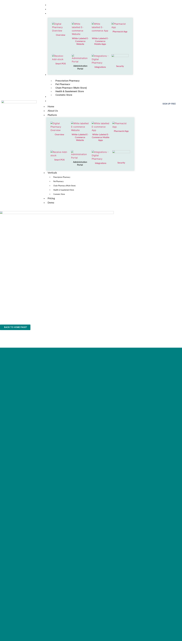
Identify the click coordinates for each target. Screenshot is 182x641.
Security (120, 66)
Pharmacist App (120, 32)
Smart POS (60, 64)
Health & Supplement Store (63, 190)
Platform (52, 115)
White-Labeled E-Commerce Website (80, 41)
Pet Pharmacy (58, 181)
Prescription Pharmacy (61, 177)
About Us (53, 111)
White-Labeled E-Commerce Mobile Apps (100, 41)
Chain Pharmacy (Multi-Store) (64, 186)
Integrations (100, 67)
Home (51, 106)
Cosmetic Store (59, 194)
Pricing (51, 198)
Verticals (52, 173)
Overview (60, 35)
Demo (51, 202)
